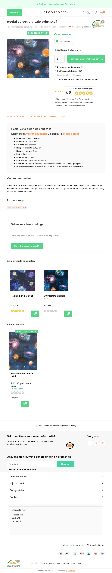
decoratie (41, 133)
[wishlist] (95, 12)
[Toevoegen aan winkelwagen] (25, 404)
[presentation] (9, 425)
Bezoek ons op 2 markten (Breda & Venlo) (57, 425)
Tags (63, 116)
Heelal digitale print (22, 295)
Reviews (54, 116)
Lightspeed (56, 563)
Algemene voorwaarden (74, 545)
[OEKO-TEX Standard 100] (13, 563)
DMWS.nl (77, 563)
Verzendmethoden (38, 116)
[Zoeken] (83, 12)
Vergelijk (62, 27)
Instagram (96, 443)
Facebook (90, 443)
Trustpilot (71, 570)
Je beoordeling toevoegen (44, 27)
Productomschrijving (16, 116)
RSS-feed (91, 545)
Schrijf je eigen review (25, 246)
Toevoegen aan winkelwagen (35, 314)
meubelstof (70, 133)
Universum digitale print (54, 297)
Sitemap (101, 545)
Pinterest (102, 443)
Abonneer (65, 464)
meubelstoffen (17, 207)
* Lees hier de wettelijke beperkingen (22, 469)
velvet (30, 133)
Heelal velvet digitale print (22, 375)
